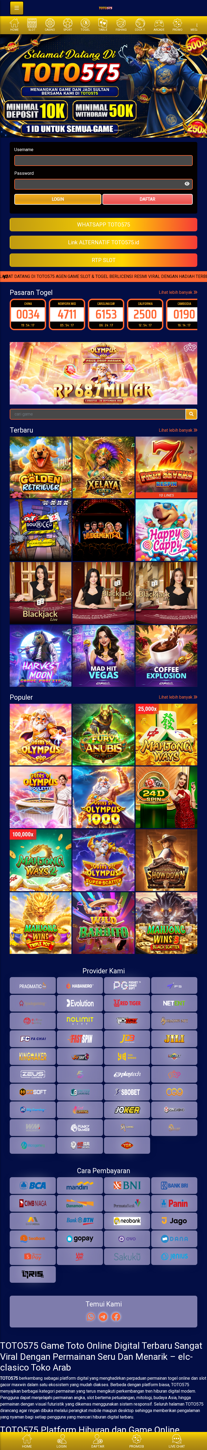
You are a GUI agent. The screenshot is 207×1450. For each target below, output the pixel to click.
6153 (67, 314)
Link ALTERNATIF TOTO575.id (103, 242)
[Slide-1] (99, 130)
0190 (145, 314)
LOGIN (58, 199)
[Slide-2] (108, 130)
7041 (184, 314)
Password (24, 173)
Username (23, 149)
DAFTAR (147, 199)
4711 (28, 314)
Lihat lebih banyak (176, 292)
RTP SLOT (104, 260)
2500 (106, 314)
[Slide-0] (89, 130)
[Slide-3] (118, 130)
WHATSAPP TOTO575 (103, 224)
